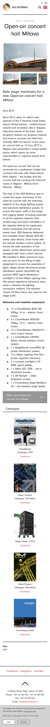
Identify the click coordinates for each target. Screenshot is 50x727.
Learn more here (30, 711)
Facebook (12, 671)
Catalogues (12, 408)
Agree (9, 722)
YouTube (38, 671)
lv (42, 3)
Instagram (26, 671)
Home (18, 21)
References (29, 21)
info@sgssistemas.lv (28, 701)
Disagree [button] (24, 722)
